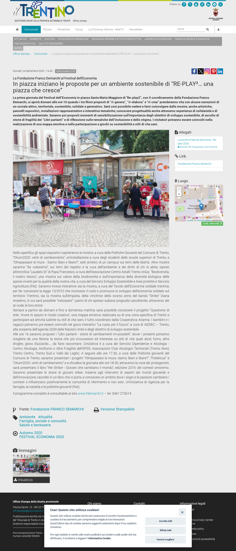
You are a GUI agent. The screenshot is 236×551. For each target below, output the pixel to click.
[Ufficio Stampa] (50, 11)
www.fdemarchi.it (90, 393)
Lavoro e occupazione (158, 39)
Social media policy (193, 528)
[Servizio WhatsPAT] (220, 4)
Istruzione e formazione (73, 39)
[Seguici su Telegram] (214, 4)
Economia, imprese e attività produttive (116, 39)
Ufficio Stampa (21, 53)
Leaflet (190, 220)
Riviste (48, 29)
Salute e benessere (51, 43)
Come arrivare (211, 223)
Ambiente (35, 39)
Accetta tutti (165, 521)
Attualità (20, 39)
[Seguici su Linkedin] (208, 4)
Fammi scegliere (165, 539)
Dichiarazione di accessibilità (198, 539)
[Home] (17, 29)
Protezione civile (25, 43)
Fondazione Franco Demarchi (194, 163)
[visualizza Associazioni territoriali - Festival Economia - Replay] (31, 466)
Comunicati (31, 29)
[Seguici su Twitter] (190, 4)
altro (18, 48)
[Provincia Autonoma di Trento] (216, 14)
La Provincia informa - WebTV (106, 29)
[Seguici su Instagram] (202, 4)
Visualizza (25, 480)
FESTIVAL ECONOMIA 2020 (41, 437)
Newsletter (136, 29)
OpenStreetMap (204, 220)
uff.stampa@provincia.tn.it (28, 510)
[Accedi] (218, 29)
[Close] (182, 512)
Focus (79, 29)
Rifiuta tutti (165, 530)
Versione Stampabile (117, 409)
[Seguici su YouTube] (196, 4)
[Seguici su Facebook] (184, 4)
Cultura (50, 39)
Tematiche (63, 29)
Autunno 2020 (30, 433)
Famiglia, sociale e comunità (192, 39)
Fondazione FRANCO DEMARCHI (57, 409)
